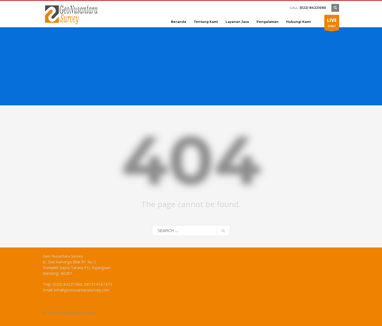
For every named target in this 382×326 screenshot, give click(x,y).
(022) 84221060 (313, 8)
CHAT (332, 22)
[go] (223, 230)
